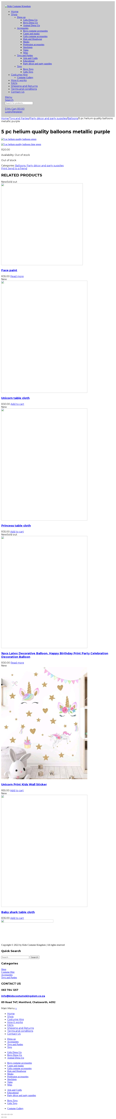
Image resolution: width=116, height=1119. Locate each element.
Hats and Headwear (32, 39)
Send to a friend (17, 168)
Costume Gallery (25, 77)
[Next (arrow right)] (5, 1117)
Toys (19, 66)
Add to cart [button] (17, 404)
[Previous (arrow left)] (2, 1117)
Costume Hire (19, 74)
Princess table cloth (16, 525)
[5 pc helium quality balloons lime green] (58, 144)
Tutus (25, 50)
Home (14, 11)
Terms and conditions (24, 89)
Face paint (9, 270)
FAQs (14, 83)
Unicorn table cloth (15, 398)
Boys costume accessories (35, 31)
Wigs (25, 52)
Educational (28, 61)
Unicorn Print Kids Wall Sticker (24, 784)
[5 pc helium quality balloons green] (58, 139)
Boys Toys (28, 69)
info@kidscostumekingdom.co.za (23, 996)
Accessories (22, 28)
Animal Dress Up (31, 25)
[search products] (6, 106)
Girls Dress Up (30, 20)
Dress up (21, 17)
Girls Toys (28, 72)
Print (4, 168)
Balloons (73, 118)
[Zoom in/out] (2, 1114)
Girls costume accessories (35, 36)
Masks (26, 42)
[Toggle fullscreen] (5, 1114)
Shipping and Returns (24, 86)
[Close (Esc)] (11, 1114)
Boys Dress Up (30, 22)
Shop (14, 14)
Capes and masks (31, 33)
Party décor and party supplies (37, 63)
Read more (17, 276)
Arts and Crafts (30, 58)
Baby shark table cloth (18, 912)
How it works (19, 80)
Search (34, 957)
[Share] (8, 1114)
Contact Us (17, 91)
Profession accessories (33, 44)
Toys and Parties (25, 55)
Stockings (27, 47)
